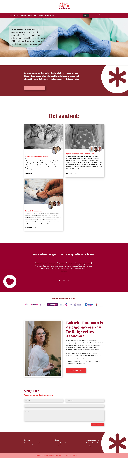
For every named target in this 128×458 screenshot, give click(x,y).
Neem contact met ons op (35, 88)
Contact (47, 15)
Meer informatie (29, 173)
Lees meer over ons (76, 370)
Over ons (40, 15)
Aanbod (16, 15)
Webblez (75, 455)
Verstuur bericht (98, 424)
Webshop (23, 15)
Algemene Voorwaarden (61, 442)
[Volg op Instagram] (100, 14)
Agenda (30, 15)
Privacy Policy (58, 445)
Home (10, 15)
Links (35, 15)
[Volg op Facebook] (97, 14)
